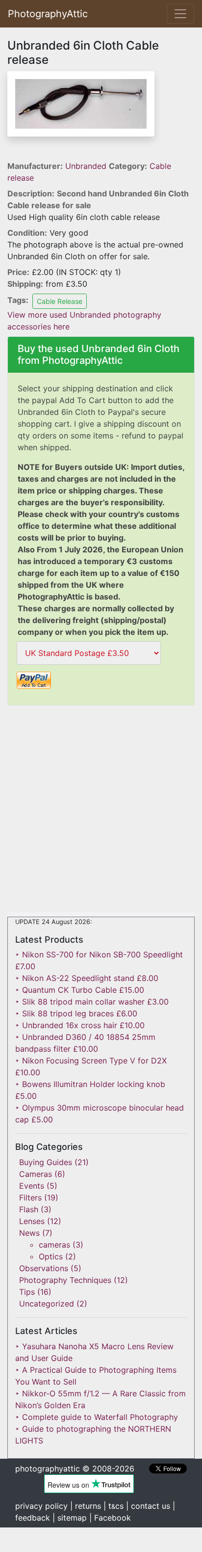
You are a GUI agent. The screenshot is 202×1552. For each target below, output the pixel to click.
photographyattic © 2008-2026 (74, 1468)
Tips (27, 1292)
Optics (51, 1256)
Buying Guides (45, 1162)
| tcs (113, 1506)
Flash (28, 1209)
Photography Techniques (65, 1280)
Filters (30, 1197)
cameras (54, 1245)
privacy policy (41, 1506)
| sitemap (69, 1518)
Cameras (35, 1174)
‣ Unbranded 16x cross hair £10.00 (80, 1025)
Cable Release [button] (59, 301)
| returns (85, 1506)
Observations (43, 1268)
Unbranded (87, 166)
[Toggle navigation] (180, 14)
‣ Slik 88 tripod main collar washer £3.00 (92, 1002)
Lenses (32, 1221)
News (29, 1233)
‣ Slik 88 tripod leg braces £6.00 (76, 1013)
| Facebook (110, 1518)
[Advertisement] (101, 810)
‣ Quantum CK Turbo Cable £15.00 (79, 990)
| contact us (148, 1506)
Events (31, 1186)
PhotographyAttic (48, 14)
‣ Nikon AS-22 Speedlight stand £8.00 (86, 978)
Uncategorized (46, 1303)
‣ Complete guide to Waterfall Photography (96, 1417)
